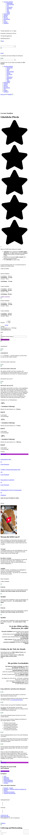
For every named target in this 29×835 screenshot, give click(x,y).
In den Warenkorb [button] (5, 464)
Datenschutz (6, 779)
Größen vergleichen (5, 296)
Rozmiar (3, 322)
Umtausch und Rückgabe (9, 793)
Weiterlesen (3, 495)
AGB (5, 776)
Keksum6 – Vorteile (8, 788)
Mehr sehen (3, 454)
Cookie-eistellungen (8, 781)
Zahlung (6, 790)
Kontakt (5, 21)
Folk (8, 5)
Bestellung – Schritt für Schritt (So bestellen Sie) (15, 789)
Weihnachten (10, 3)
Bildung (8, 73)
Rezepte (5, 16)
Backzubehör (7, 13)
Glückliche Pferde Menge (7, 336)
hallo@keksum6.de (5, 816)
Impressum (6, 777)
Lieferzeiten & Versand (9, 792)
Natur (8, 11)
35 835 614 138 (4, 815)
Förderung (6, 23)
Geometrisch (9, 7)
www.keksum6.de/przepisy (16, 699)
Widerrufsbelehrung (8, 780)
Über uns (6, 17)
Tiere (8, 9)
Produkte (10, 94)
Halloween (9, 8)
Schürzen (6, 15)
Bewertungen (7, 19)
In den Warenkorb (5, 339)
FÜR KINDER (10, 4)
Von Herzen (9, 74)
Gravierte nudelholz (8, 1)
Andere (8, 12)
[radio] (9, 321)
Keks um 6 (3, 94)
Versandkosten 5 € (6, 329)
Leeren (6, 325)
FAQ (5, 20)
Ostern (8, 69)
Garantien (6, 783)
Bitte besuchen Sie (5, 771)
